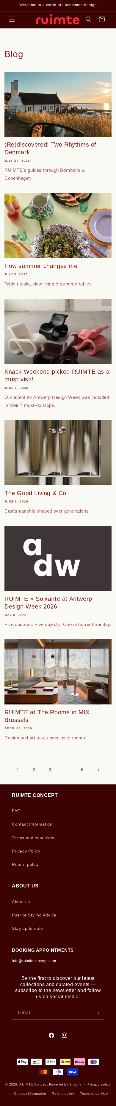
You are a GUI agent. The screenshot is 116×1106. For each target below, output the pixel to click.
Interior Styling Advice (34, 915)
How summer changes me (41, 266)
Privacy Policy (26, 851)
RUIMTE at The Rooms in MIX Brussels (47, 716)
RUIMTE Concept (33, 1084)
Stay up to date (27, 928)
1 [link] (18, 769)
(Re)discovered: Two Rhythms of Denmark (50, 148)
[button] (11, 19)
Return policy (25, 864)
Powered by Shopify (65, 1084)
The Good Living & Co (35, 493)
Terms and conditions (34, 837)
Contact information (30, 1093)
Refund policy (63, 1093)
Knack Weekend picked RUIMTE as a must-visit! (56, 375)
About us (21, 901)
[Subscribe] (97, 1013)
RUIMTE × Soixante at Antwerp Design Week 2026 (48, 602)
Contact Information (32, 824)
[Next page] (98, 769)
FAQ (16, 810)
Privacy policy (99, 1084)
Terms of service (94, 1093)
